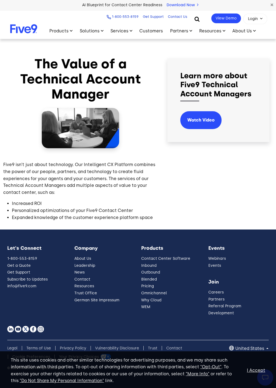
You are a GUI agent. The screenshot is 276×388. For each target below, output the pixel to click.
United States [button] (250, 348)
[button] (272, 5)
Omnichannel (154, 293)
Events (214, 265)
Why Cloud (151, 300)
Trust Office (85, 293)
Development (221, 313)
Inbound (149, 265)
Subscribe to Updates (27, 279)
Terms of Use (38, 348)
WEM (145, 307)
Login (253, 18)
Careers (216, 292)
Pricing (147, 286)
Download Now (181, 5)
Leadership (84, 265)
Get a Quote (19, 265)
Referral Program (224, 306)
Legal (12, 348)
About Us (242, 30)
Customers (151, 30)
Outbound (150, 272)
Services (119, 30)
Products (58, 30)
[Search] (197, 19)
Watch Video (201, 120)
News (79, 272)
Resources (210, 30)
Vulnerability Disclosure (117, 348)
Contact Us (177, 17)
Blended (149, 279)
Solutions (89, 30)
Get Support (153, 17)
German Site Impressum (96, 300)
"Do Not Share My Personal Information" (62, 380)
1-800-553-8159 (125, 17)
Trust (152, 348)
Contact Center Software (165, 258)
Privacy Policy (73, 348)
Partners (179, 30)
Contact (82, 279)
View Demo (226, 18)
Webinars (217, 258)
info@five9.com (21, 286)
